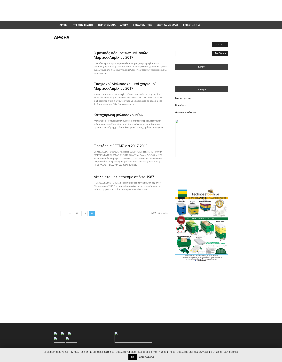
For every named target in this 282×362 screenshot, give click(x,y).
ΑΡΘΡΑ (124, 24)
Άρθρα (58, 44)
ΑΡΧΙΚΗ (64, 24)
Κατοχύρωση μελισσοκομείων (118, 115)
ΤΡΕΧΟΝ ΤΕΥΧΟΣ (83, 24)
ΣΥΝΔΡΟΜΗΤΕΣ (142, 24)
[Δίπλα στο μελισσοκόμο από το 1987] (71, 187)
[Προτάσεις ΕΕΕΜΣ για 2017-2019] (71, 156)
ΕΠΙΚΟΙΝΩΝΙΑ (191, 24)
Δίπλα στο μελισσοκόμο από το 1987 (124, 177)
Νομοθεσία (180, 105)
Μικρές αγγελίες (183, 98)
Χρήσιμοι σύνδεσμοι (185, 112)
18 (84, 213)
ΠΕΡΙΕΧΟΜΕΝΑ (107, 24)
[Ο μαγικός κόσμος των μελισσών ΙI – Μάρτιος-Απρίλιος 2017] (71, 63)
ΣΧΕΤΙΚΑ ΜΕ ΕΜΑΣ (168, 24)
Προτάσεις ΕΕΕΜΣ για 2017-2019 (121, 146)
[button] (224, 25)
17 (77, 213)
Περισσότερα (145, 357)
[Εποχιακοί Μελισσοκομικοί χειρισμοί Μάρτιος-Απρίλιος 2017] (71, 94)
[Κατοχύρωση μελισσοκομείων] (71, 125)
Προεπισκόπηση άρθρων (75, 44)
